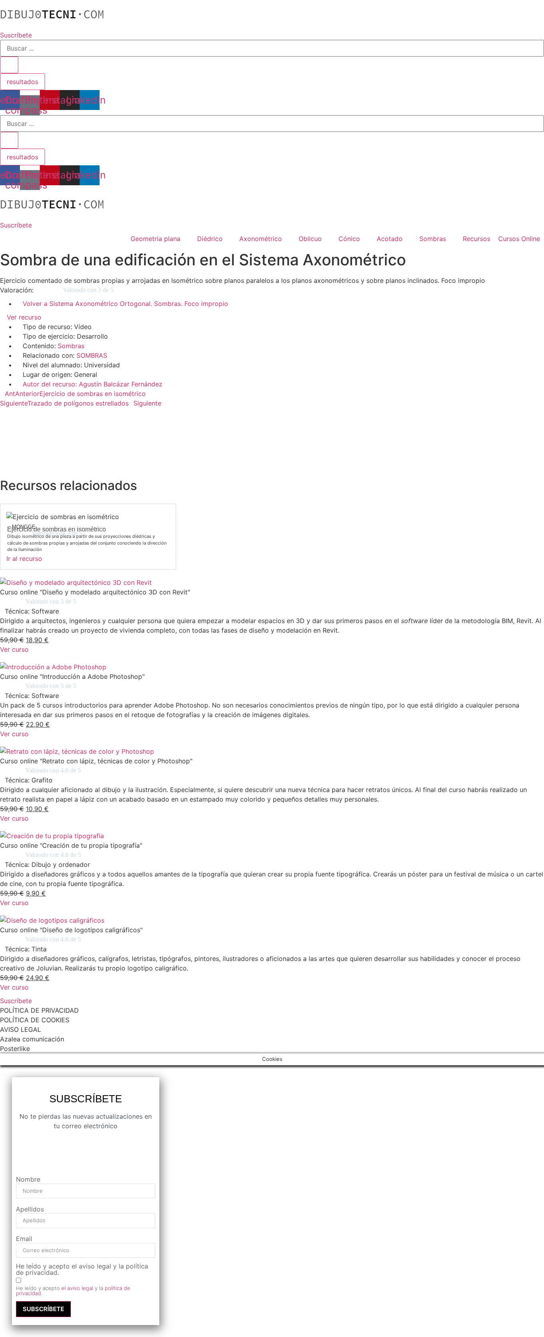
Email (24, 1238)
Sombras (71, 346)
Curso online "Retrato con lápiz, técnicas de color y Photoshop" (96, 761)
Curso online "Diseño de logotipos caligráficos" (71, 930)
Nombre (28, 1179)
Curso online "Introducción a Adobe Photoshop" (72, 676)
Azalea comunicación (32, 1039)
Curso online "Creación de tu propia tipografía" (71, 845)
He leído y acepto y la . (73, 1291)
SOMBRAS (91, 355)
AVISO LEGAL (20, 1029)
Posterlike (15, 1049)
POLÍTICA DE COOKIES (34, 1020)
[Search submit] (9, 65)
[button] (272, 413)
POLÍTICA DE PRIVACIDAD (39, 1010)
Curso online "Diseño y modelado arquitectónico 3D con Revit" (95, 592)
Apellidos (30, 1209)
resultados (22, 82)
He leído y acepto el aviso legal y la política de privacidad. (82, 1269)
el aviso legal (77, 1288)
